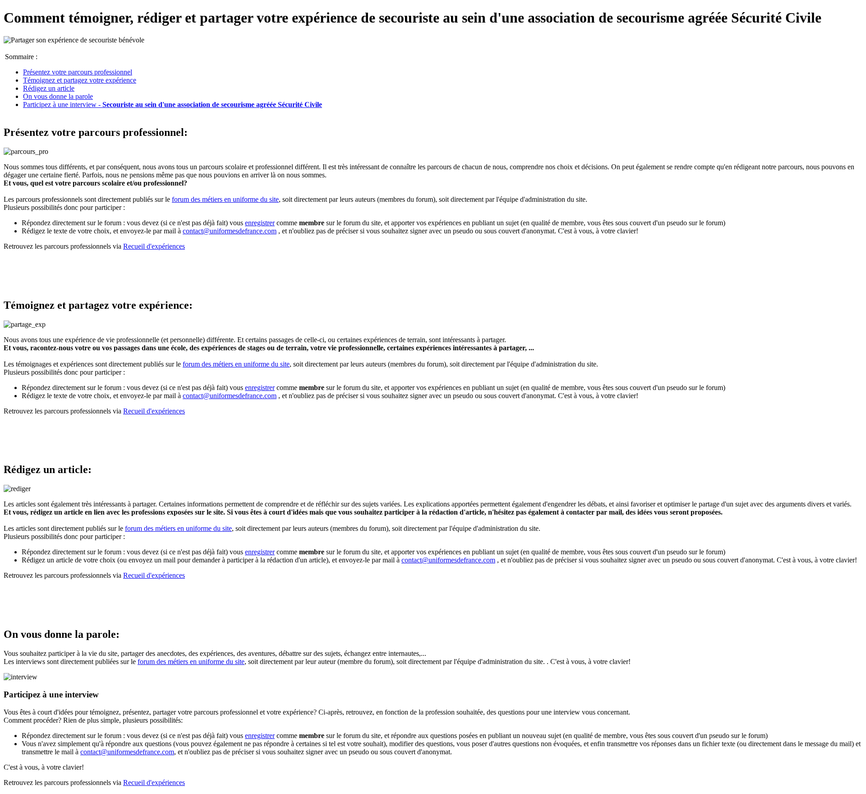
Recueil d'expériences (154, 246)
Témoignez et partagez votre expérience (79, 80)
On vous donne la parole (58, 96)
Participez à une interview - (172, 104)
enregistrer (260, 223)
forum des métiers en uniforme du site (225, 199)
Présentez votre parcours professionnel (77, 72)
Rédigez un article (48, 88)
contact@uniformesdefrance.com (229, 231)
